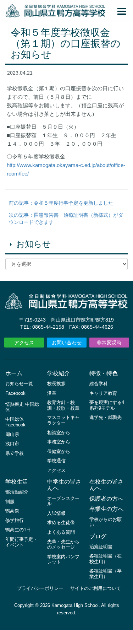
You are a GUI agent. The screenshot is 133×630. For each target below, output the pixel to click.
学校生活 (16, 482)
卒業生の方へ (106, 509)
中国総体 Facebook (15, 421)
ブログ (97, 536)
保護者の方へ (106, 499)
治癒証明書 (100, 546)
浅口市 (12, 443)
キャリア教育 (103, 393)
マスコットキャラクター (63, 420)
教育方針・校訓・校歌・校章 (63, 405)
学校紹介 (58, 373)
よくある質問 (61, 532)
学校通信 (56, 460)
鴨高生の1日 (18, 529)
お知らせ (33, 244)
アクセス (24, 342)
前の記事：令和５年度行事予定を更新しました (61, 203)
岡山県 (12, 434)
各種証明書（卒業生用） (105, 573)
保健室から (58, 451)
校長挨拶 (56, 383)
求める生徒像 (61, 522)
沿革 (51, 393)
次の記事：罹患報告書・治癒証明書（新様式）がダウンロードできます (66, 218)
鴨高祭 (12, 510)
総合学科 (98, 383)
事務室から (58, 442)
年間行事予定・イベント (21, 542)
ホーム (13, 373)
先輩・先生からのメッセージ (63, 544)
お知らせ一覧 (19, 383)
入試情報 (56, 513)
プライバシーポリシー (40, 588)
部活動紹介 (16, 492)
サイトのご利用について (95, 588)
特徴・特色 (103, 373)
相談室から (58, 432)
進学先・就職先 (105, 417)
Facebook (15, 393)
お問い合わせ (67, 342)
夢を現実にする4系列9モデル (106, 405)
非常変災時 (109, 342)
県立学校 (14, 453)
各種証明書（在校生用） (105, 558)
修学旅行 (14, 520)
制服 (10, 501)
